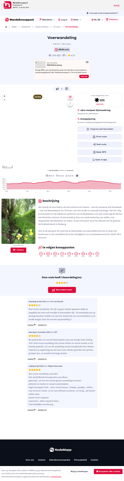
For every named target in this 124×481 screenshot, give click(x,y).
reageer (31, 325)
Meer (76, 19)
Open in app (101, 159)
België (14, 27)
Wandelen (47, 19)
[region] (37, 132)
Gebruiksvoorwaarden (59, 460)
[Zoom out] (4, 99)
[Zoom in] (4, 96)
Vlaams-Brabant (42, 27)
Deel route (101, 144)
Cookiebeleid (55, 476)
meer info (100, 104)
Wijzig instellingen (79, 471)
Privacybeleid (80, 460)
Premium (113, 19)
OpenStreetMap (53, 170)
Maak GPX (101, 152)
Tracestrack (70, 170)
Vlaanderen (26, 27)
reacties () (42, 325)
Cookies (94, 460)
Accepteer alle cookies (109, 471)
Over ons (30, 460)
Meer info (84, 76)
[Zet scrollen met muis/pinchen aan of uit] (70, 103)
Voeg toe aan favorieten (101, 129)
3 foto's (20, 250)
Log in (64, 19)
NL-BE (97, 19)
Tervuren (57, 27)
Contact (41, 460)
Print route (101, 136)
